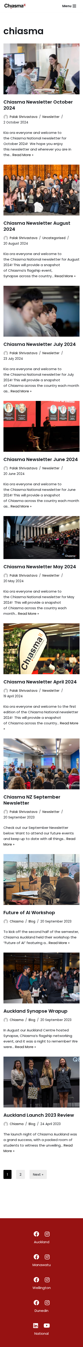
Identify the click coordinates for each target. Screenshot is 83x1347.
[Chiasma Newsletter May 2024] (41, 537)
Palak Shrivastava (23, 117)
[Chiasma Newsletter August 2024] (41, 190)
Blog (32, 921)
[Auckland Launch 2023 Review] (41, 1082)
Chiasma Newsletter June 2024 (40, 459)
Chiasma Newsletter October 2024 (38, 105)
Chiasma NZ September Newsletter (31, 800)
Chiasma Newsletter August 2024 (36, 226)
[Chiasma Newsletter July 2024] (41, 311)
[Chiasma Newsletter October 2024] (41, 68)
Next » (38, 1174)
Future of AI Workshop (29, 912)
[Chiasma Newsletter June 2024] (41, 426)
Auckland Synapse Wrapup (35, 1011)
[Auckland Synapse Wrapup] (41, 978)
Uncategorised (53, 238)
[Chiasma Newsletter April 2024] (41, 648)
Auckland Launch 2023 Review (38, 1115)
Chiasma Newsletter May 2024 (39, 566)
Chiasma (17, 921)
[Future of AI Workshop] (41, 879)
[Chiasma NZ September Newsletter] (41, 763)
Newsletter (50, 117)
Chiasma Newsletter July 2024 (39, 344)
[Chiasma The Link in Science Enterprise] (15, 6)
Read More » (22, 154)
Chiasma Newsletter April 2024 (40, 682)
